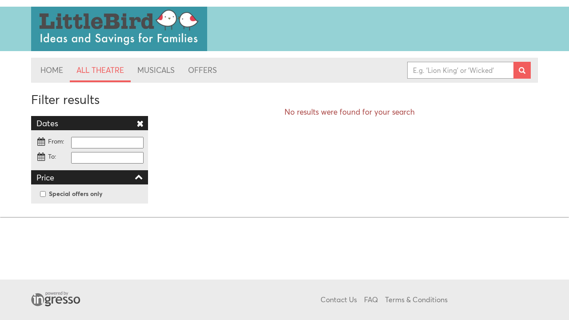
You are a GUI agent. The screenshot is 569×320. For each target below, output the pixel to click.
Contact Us (339, 299)
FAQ (371, 299)
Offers (202, 70)
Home (51, 70)
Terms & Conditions (416, 299)
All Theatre (100, 70)
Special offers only (76, 193)
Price (45, 177)
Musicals (156, 70)
